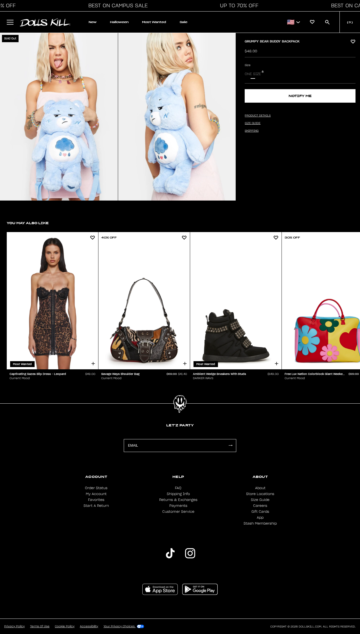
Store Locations (260, 494)
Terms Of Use (40, 626)
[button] (116, 5)
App (260, 517)
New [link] (92, 22)
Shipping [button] (251, 130)
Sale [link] (183, 22)
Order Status (96, 488)
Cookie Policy (65, 626)
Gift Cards (260, 511)
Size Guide (260, 500)
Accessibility (89, 626)
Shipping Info (178, 494)
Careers (260, 505)
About (260, 488)
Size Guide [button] (252, 123)
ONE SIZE (253, 74)
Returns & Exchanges (178, 500)
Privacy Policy (14, 626)
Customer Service (178, 511)
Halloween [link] (119, 22)
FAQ (178, 488)
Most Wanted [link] (154, 22)
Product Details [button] (258, 115)
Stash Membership (260, 523)
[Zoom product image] (59, 117)
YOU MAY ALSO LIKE (28, 223)
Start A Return (96, 505)
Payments (178, 505)
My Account (96, 494)
